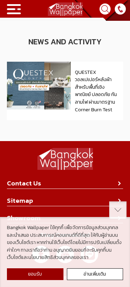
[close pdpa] (118, 210)
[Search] (105, 9)
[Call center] (120, 9)
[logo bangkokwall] (65, 160)
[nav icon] (14, 9)
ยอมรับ (35, 274)
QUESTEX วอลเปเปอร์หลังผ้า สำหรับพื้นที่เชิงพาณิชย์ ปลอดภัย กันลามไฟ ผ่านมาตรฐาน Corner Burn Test (96, 90)
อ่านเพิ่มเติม (95, 274)
